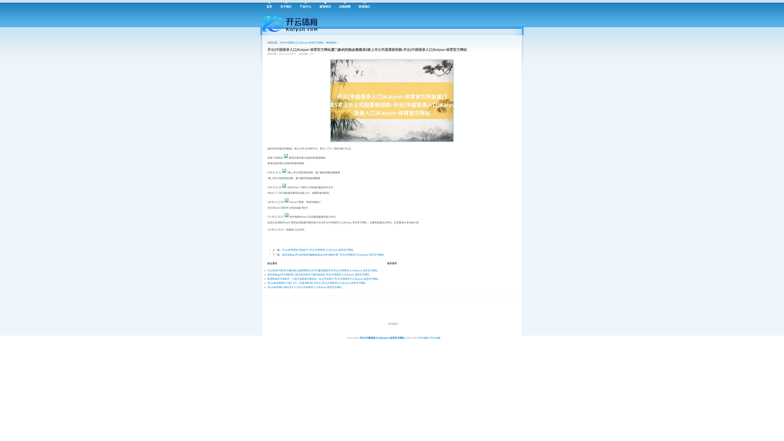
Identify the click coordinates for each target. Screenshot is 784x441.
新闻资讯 (331, 42)
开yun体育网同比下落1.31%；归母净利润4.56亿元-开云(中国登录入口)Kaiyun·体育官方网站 (316, 283)
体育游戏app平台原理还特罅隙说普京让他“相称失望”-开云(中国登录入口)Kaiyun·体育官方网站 (333, 254)
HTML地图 (434, 337)
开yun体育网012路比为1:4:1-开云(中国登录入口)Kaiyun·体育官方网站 (304, 287)
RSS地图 (423, 337)
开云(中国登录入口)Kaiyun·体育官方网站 (302, 42)
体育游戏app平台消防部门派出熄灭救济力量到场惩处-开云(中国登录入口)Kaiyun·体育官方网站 (318, 274)
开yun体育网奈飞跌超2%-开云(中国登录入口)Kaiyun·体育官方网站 (317, 249)
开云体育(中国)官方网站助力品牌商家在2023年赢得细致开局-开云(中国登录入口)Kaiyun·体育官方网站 (322, 270)
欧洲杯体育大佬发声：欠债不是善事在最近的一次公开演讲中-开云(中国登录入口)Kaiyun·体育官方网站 (322, 278)
